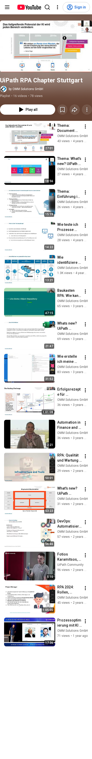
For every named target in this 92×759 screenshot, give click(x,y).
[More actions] (87, 109)
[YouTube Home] (29, 7)
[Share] (75, 109)
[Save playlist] (62, 109)
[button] (46, 46)
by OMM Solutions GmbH (26, 89)
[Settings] (57, 7)
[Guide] (7, 7)
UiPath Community (70, 565)
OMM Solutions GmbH (72, 136)
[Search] (47, 7)
